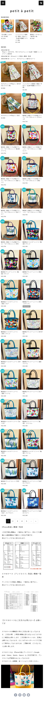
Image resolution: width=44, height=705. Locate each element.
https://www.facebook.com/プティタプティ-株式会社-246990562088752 (15, 695)
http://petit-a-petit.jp (28, 695)
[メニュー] (3, 3)
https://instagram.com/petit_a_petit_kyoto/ (19, 695)
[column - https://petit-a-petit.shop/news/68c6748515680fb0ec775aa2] (22, 603)
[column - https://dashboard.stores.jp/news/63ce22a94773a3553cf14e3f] (22, 556)
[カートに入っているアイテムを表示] (41, 3)
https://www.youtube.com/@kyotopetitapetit (24, 695)
